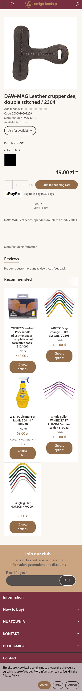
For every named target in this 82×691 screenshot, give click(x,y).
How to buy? (13, 610)
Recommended (18, 280)
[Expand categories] (4, 4)
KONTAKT (11, 634)
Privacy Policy (11, 675)
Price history (12, 143)
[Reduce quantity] (24, 184)
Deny (58, 685)
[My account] (78, 4)
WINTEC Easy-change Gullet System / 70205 (59, 332)
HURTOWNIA (14, 622)
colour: (12, 150)
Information (13, 598)
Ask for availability (20, 130)
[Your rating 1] (25, 109)
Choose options (22, 367)
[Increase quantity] (8, 184)
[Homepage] (41, 4)
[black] (10, 160)
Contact (9, 658)
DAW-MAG (29, 118)
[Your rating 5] (45, 109)
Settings (72, 685)
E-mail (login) (15, 573)
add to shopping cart (56, 185)
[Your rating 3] (35, 109)
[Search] (12, 4)
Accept (44, 685)
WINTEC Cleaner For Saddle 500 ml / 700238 (22, 420)
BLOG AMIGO (14, 646)
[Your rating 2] (30, 109)
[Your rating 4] (40, 109)
